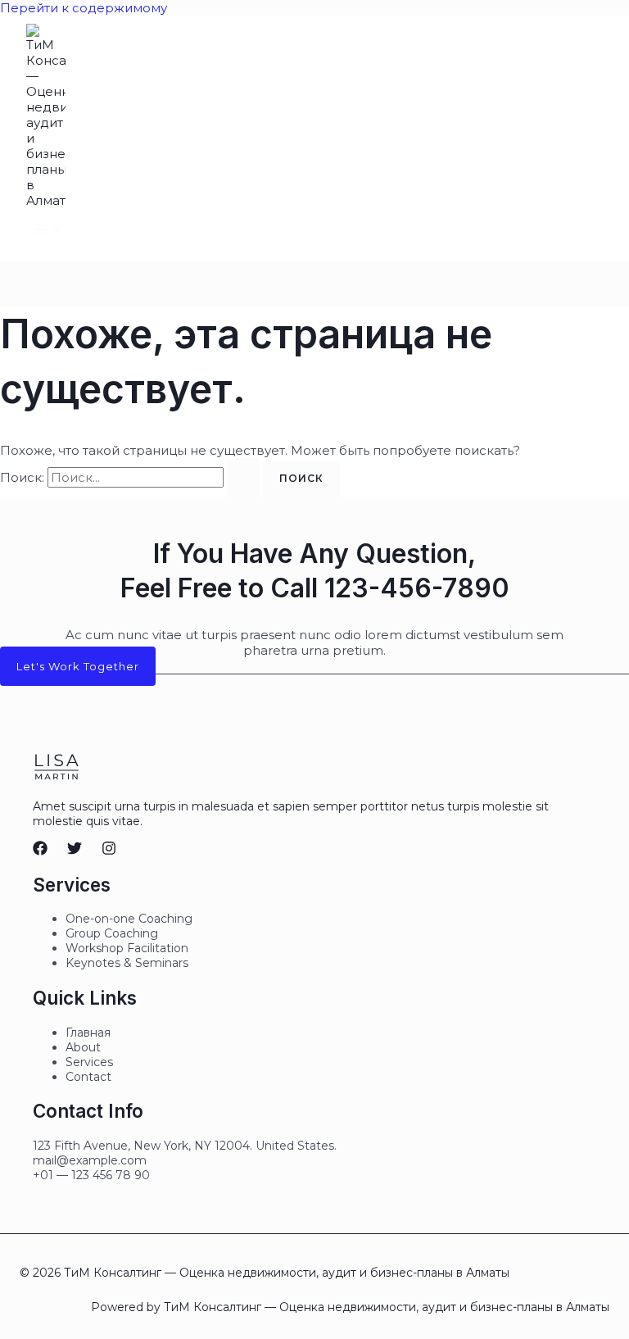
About (83, 1047)
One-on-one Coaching (129, 918)
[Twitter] (74, 851)
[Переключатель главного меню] (49, 230)
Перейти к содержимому (83, 8)
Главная (88, 1032)
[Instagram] (109, 851)
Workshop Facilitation (127, 948)
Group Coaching (112, 933)
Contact (88, 1076)
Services (89, 1062)
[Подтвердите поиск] (243, 477)
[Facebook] (40, 851)
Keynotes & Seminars (127, 962)
